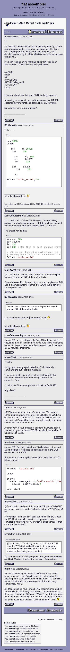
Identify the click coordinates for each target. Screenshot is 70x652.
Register (41, 12)
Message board (56, 649)
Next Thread (56, 619)
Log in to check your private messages (30, 15)
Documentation (32, 649)
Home (25, 12)
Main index (9, 649)
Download (20, 649)
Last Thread (45, 619)
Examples (44, 649)
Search (33, 12)
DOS (21, 23)
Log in (51, 15)
